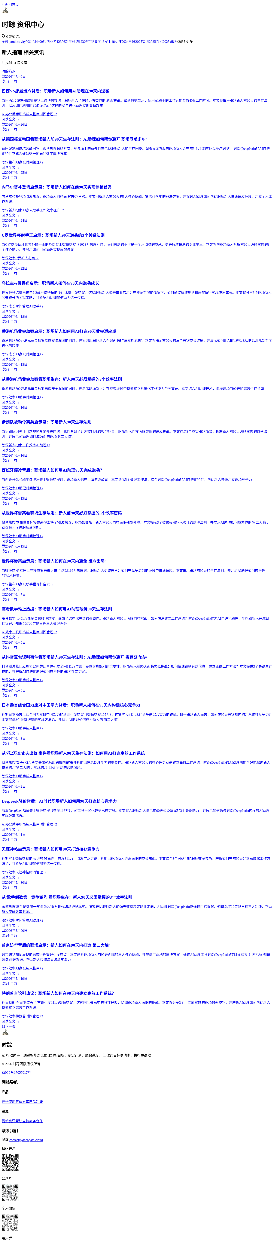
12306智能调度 (90, 41)
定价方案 (22, 1102)
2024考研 (128, 41)
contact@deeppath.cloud (26, 1140)
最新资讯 (8, 1121)
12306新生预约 (68, 41)
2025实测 (142, 41)
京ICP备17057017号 (16, 1072)
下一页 (10, 1026)
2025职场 (169, 41)
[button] (137, 1163)
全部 (5, 41)
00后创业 (32, 41)
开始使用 (8, 1102)
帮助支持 (22, 1121)
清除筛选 (8, 71)
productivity (17, 41)
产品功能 (36, 1102)
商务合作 (36, 1121)
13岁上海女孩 (111, 41)
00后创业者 (48, 41)
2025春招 (156, 41)
